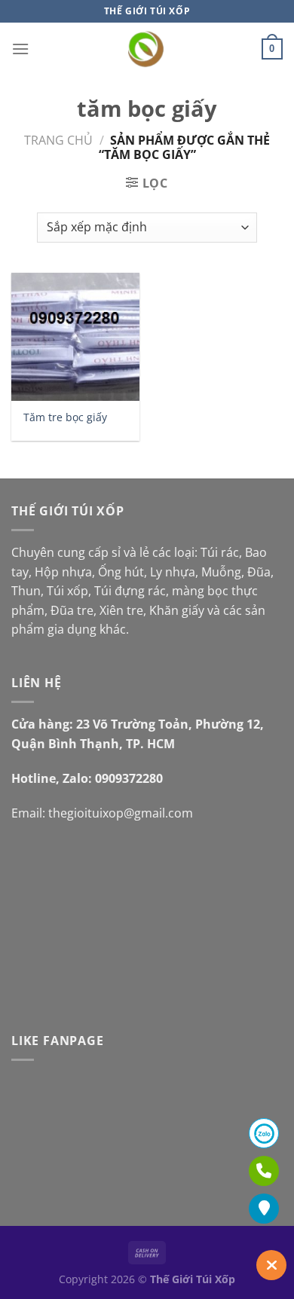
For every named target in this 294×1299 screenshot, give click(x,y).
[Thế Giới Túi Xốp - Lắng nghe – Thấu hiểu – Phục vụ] (147, 49)
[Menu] (20, 48)
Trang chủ (58, 140)
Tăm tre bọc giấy (65, 417)
